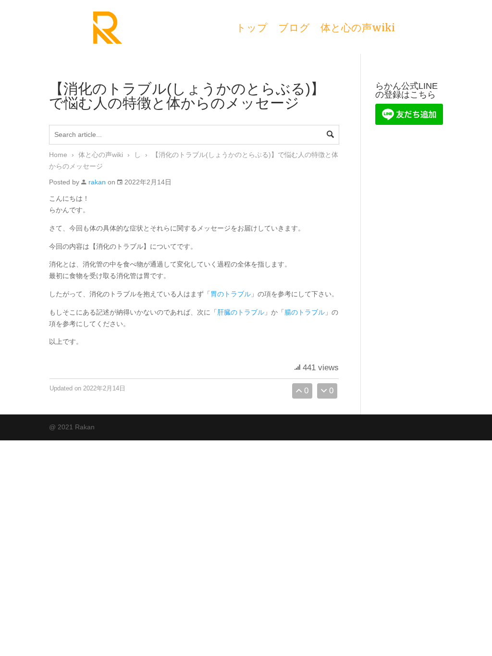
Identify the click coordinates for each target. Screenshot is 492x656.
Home (58, 154)
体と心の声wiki (357, 29)
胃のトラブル (230, 294)
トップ (252, 29)
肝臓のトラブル (240, 312)
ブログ (294, 29)
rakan (97, 182)
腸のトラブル (304, 312)
